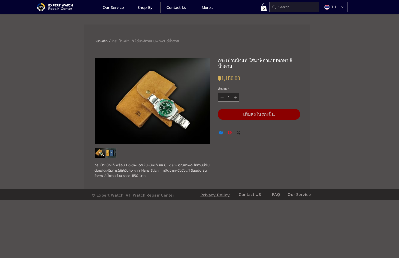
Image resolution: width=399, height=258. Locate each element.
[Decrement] (221, 97)
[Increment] (236, 97)
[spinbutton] (228, 97)
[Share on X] (238, 132)
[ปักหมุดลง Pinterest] (230, 132)
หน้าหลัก (101, 41)
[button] (263, 7)
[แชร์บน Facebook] (221, 132)
